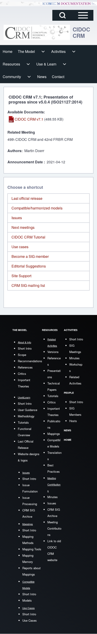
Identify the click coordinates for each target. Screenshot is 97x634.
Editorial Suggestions (29, 266)
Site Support (21, 275)
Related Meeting (21, 132)
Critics (22, 373)
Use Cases (29, 620)
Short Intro (25, 348)
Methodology (26, 416)
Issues (17, 217)
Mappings (53, 434)
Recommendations (30, 361)
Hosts (73, 421)
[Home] (37, 32)
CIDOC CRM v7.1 (29, 119)
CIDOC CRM (81, 32)
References (25, 367)
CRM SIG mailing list (28, 285)
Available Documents (25, 112)
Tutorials (23, 422)
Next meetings (23, 227)
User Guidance (27, 410)
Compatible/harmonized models (37, 208)
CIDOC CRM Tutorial (28, 237)
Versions (53, 352)
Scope (22, 355)
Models (27, 600)
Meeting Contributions (54, 528)
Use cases (20, 246)
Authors (14, 150)
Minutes (52, 497)
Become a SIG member (30, 256)
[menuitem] (7, 51)
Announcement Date (25, 161)
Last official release (27, 198)
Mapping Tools (31, 549)
